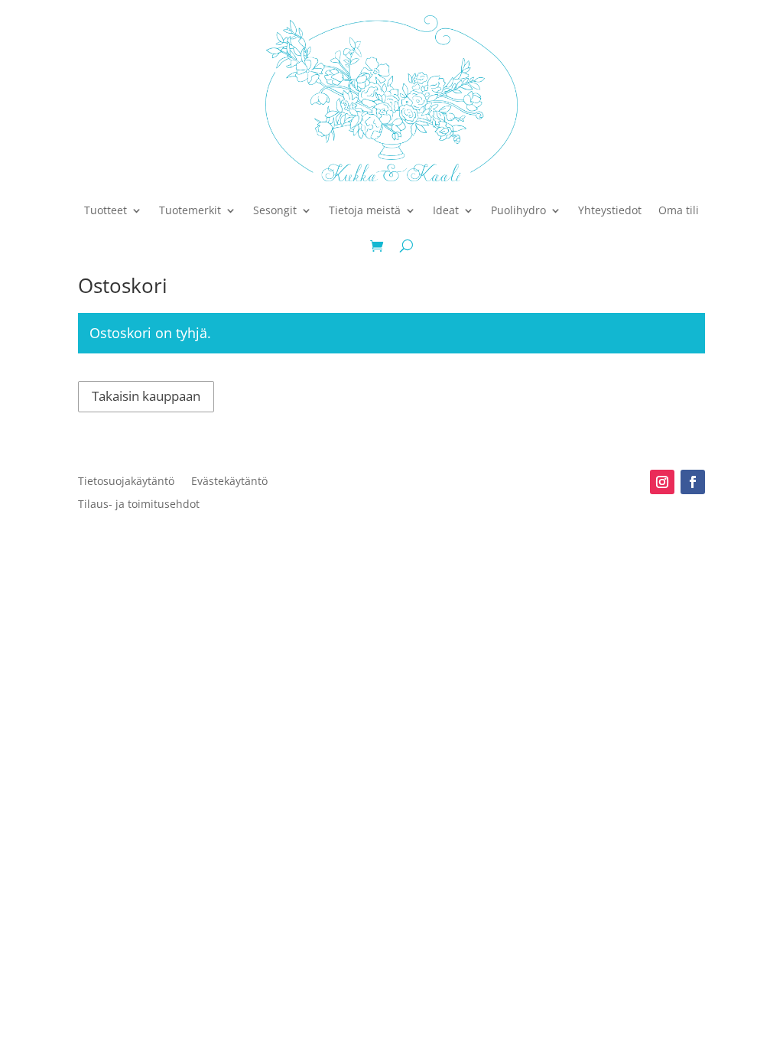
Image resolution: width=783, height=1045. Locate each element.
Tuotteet (105, 210)
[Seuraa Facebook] (693, 482)
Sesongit (275, 210)
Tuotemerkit (190, 210)
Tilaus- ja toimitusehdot (139, 505)
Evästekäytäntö (229, 482)
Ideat (446, 210)
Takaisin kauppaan (146, 396)
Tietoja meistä (365, 210)
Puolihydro (518, 210)
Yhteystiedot (610, 210)
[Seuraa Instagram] (662, 482)
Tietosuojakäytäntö (126, 482)
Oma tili (678, 210)
